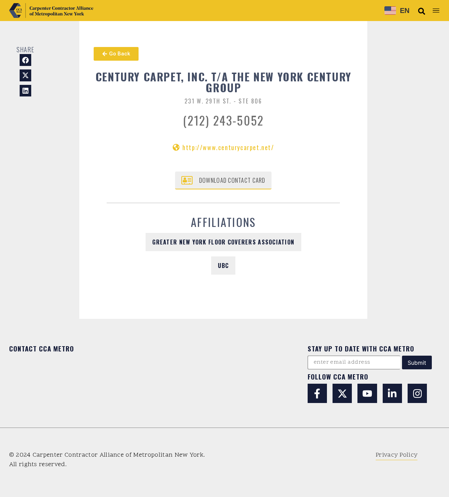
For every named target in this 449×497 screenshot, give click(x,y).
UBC (223, 265)
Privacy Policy (396, 455)
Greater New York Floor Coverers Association (223, 242)
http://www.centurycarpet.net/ (228, 147)
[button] (421, 11)
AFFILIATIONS (223, 222)
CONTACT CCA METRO (41, 348)
